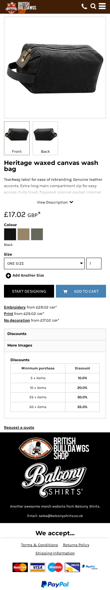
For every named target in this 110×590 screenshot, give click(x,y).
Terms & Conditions (39, 545)
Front (17, 151)
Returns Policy (76, 545)
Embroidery (15, 307)
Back (45, 151)
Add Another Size (28, 275)
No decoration (17, 320)
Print (8, 313)
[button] (93, 6)
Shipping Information (55, 553)
